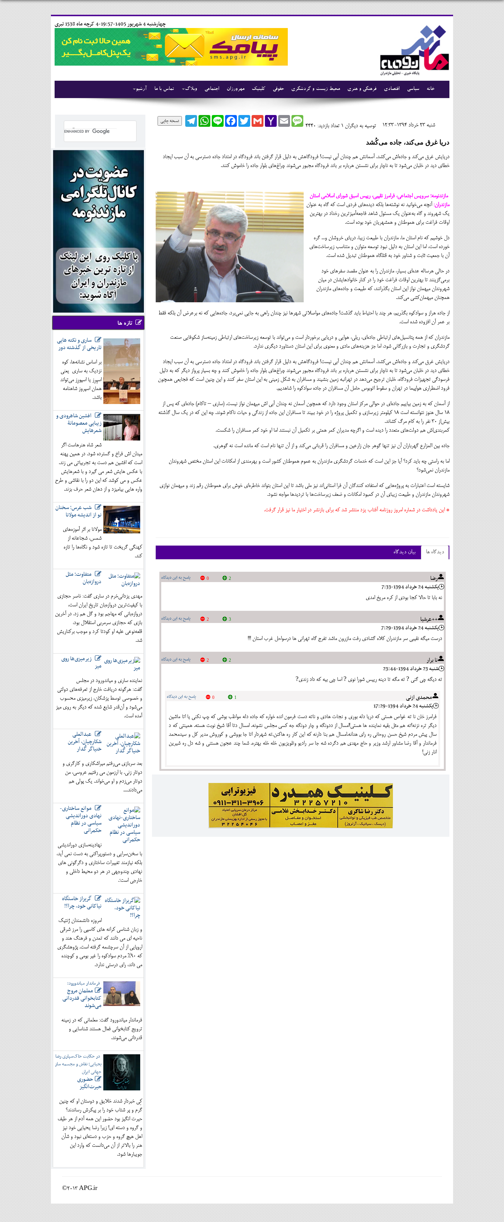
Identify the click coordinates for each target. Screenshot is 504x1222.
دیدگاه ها (435, 552)
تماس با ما (164, 89)
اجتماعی (211, 89)
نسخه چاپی (169, 121)
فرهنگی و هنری (361, 89)
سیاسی (413, 89)
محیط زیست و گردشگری (315, 89)
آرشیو (141, 89)
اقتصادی (392, 89)
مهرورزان (235, 89)
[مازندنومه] (413, 49)
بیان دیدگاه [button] (404, 552)
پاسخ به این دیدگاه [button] (175, 577)
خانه (430, 89)
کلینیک (258, 89)
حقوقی (278, 89)
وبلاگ (191, 89)
